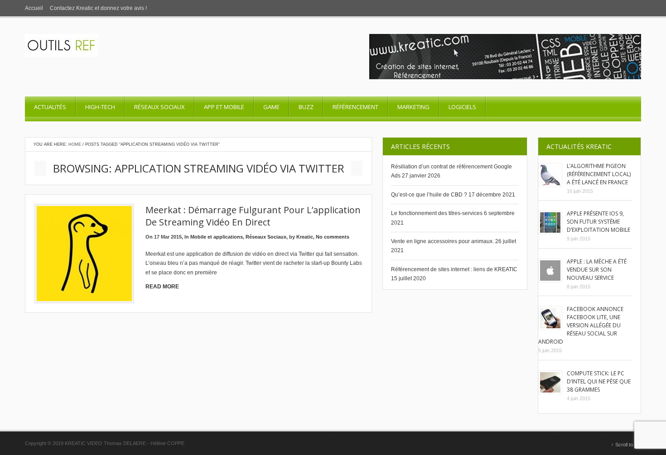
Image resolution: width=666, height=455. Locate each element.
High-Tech (100, 107)
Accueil (34, 8)
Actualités (50, 107)
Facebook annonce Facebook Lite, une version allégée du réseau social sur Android (580, 325)
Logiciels (462, 107)
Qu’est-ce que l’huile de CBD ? (429, 195)
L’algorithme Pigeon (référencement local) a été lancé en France (599, 174)
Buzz (306, 107)
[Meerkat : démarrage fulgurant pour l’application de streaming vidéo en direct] (84, 253)
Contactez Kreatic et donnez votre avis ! (98, 8)
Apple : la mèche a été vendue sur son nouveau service (597, 270)
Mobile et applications (216, 236)
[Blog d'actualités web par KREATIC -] (61, 55)
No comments (332, 236)
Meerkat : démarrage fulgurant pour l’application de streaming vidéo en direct (253, 216)
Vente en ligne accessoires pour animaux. (442, 241)
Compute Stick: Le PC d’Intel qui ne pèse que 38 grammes (599, 381)
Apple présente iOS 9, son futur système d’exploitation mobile (598, 222)
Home (74, 144)
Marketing (413, 107)
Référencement (355, 107)
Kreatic (304, 236)
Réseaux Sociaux (159, 107)
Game (271, 107)
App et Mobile (224, 107)
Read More (162, 286)
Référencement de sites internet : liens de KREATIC (454, 269)
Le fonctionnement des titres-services (437, 213)
